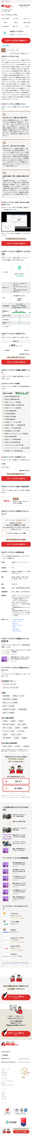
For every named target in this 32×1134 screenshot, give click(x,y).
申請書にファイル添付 (18, 695)
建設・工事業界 (22, 724)
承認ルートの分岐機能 (8, 706)
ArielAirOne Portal (18, 619)
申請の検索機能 (22, 709)
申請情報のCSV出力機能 (9, 709)
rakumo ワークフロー (17, 938)
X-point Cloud (15, 946)
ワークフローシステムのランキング (10, 797)
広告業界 (5, 734)
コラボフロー (15, 913)
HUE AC (15, 623)
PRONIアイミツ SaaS (6, 795)
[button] (16, 781)
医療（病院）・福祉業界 (9, 724)
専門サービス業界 (7, 727)
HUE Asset (16, 629)
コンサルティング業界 (8, 731)
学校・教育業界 (7, 738)
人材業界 (16, 738)
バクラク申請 (15, 922)
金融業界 (24, 738)
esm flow (14, 954)
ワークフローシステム (20, 795)
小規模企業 (26, 746)
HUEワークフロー (17, 31)
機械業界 (25, 727)
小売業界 (5, 721)
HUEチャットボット (18, 625)
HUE (14, 627)
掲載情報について (19, 53)
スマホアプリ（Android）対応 (10, 687)
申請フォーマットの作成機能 (10, 702)
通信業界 (17, 727)
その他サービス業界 (16, 734)
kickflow (13, 930)
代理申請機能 (6, 695)
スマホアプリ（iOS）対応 (9, 684)
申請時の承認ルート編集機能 (10, 699)
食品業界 (13, 721)
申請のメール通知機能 (8, 712)
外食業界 (21, 721)
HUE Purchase (17, 631)
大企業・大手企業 (7, 746)
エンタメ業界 (20, 731)
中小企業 (17, 746)
